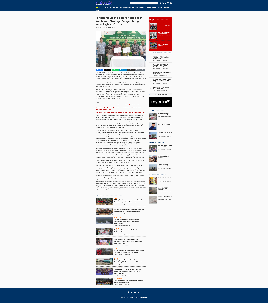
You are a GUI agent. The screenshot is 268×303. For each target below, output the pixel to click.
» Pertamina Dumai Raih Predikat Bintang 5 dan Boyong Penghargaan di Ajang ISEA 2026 (120, 112)
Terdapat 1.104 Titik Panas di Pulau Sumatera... (165, 197)
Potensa (154, 7)
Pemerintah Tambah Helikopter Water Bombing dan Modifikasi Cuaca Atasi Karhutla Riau (126, 221)
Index (98, 10)
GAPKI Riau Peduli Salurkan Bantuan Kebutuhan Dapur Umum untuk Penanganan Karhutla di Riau (128, 242)
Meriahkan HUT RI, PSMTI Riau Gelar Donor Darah (162, 73)
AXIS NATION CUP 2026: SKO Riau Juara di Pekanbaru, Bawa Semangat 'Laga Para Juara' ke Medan (127, 272)
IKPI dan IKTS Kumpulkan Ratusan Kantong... (164, 33)
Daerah (166, 7)
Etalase (160, 7)
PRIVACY (144, 295)
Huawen (112, 7)
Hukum (107, 7)
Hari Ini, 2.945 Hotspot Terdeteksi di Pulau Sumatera (161, 88)
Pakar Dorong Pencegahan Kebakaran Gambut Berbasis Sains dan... (165, 179)
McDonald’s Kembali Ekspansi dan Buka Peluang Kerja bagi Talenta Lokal (162, 80)
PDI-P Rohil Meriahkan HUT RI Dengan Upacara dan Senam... (165, 134)
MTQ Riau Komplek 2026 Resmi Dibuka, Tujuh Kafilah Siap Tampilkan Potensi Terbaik (161, 66)
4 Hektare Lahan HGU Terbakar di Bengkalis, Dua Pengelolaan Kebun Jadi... (164, 166)
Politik (101, 7)
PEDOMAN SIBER (131, 295)
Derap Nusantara (128, 7)
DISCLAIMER (138, 295)
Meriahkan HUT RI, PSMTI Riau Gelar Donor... (164, 23)
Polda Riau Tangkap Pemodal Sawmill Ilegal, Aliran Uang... (163, 156)
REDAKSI (124, 295)
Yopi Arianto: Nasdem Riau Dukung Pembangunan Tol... (164, 123)
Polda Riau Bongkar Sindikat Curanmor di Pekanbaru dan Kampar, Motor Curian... (165, 147)
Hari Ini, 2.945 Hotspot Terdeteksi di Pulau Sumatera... (163, 188)
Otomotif (148, 7)
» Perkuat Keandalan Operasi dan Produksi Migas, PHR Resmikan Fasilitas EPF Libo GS (119, 105)
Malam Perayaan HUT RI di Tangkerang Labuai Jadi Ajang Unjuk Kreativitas (161, 57)
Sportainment (139, 7)
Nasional (119, 7)
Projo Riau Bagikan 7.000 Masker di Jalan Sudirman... (164, 114)
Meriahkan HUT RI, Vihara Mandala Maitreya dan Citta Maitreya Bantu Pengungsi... (164, 43)
